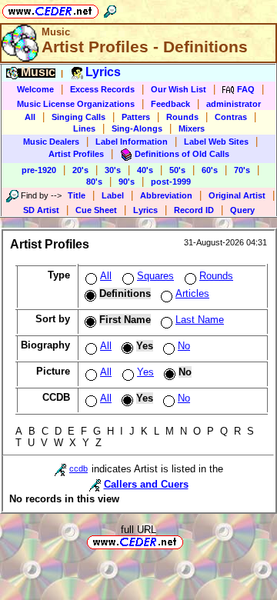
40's (145, 170)
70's (242, 170)
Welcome (35, 89)
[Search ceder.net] (110, 9)
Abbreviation (166, 195)
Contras (231, 117)
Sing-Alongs (137, 128)
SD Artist (41, 210)
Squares (155, 276)
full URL (138, 529)
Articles (192, 293)
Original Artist (237, 195)
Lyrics (145, 210)
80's (94, 181)
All (30, 117)
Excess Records (102, 89)
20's (80, 170)
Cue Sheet (96, 210)
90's (126, 181)
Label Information (131, 141)
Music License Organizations (76, 103)
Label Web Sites (216, 141)
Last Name (199, 319)
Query (242, 210)
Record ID (194, 210)
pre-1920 (39, 170)
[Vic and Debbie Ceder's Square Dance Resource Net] (50, 9)
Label (113, 195)
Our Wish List (178, 89)
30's (113, 170)
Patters (136, 117)
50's (177, 170)
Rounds (182, 117)
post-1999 (171, 181)
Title (76, 195)
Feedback (170, 103)
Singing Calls (78, 117)
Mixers (192, 128)
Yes (145, 372)
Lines (84, 128)
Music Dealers (51, 141)
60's (210, 170)
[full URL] (189, 541)
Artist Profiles (76, 153)
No (184, 346)
